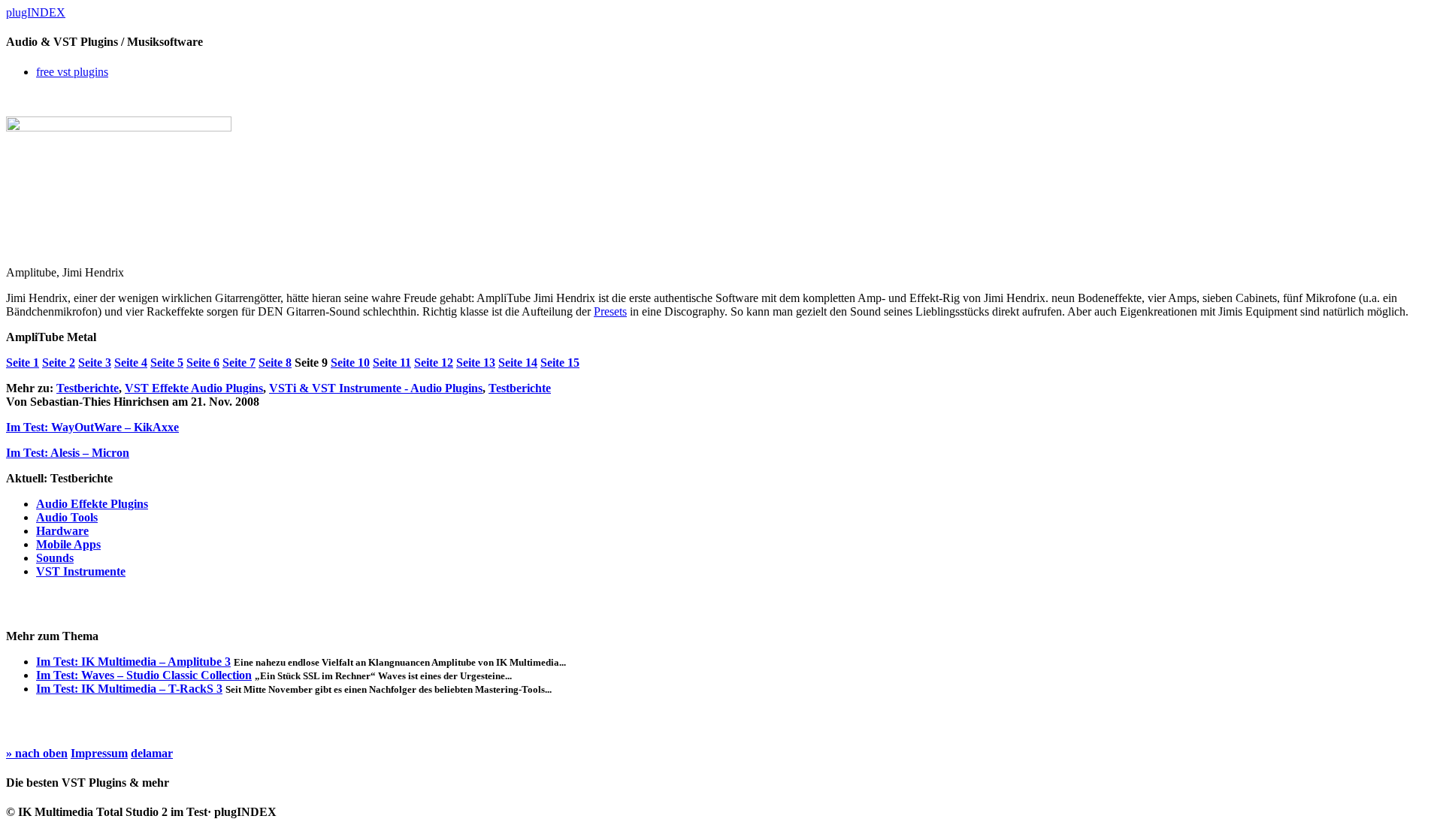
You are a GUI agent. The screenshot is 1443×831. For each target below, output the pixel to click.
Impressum (99, 753)
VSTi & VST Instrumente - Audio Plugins (376, 388)
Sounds (55, 557)
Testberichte (87, 388)
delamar (152, 753)
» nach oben (37, 753)
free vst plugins (72, 71)
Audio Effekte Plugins (92, 503)
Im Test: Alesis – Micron (67, 452)
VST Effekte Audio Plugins (194, 388)
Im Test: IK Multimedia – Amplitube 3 (133, 661)
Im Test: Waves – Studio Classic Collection (144, 675)
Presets (610, 311)
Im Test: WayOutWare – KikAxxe (92, 427)
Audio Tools (67, 517)
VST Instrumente (81, 571)
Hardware (62, 530)
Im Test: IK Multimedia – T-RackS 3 (129, 688)
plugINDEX (35, 12)
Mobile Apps (68, 544)
